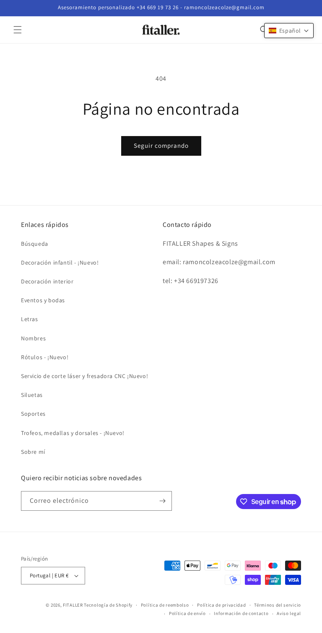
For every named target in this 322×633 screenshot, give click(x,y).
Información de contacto (241, 613)
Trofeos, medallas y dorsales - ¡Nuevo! (73, 433)
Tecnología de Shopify (108, 605)
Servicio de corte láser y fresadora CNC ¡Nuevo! (84, 376)
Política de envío (187, 613)
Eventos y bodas (43, 300)
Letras (29, 319)
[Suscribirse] (162, 501)
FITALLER (73, 605)
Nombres (33, 338)
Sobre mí (33, 451)
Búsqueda (34, 243)
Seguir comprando (161, 145)
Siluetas (32, 395)
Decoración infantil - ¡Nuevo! (60, 262)
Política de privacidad (221, 605)
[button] (17, 30)
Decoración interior (47, 281)
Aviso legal (289, 613)
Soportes (33, 413)
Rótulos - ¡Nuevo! (44, 357)
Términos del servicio (277, 605)
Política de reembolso (165, 605)
